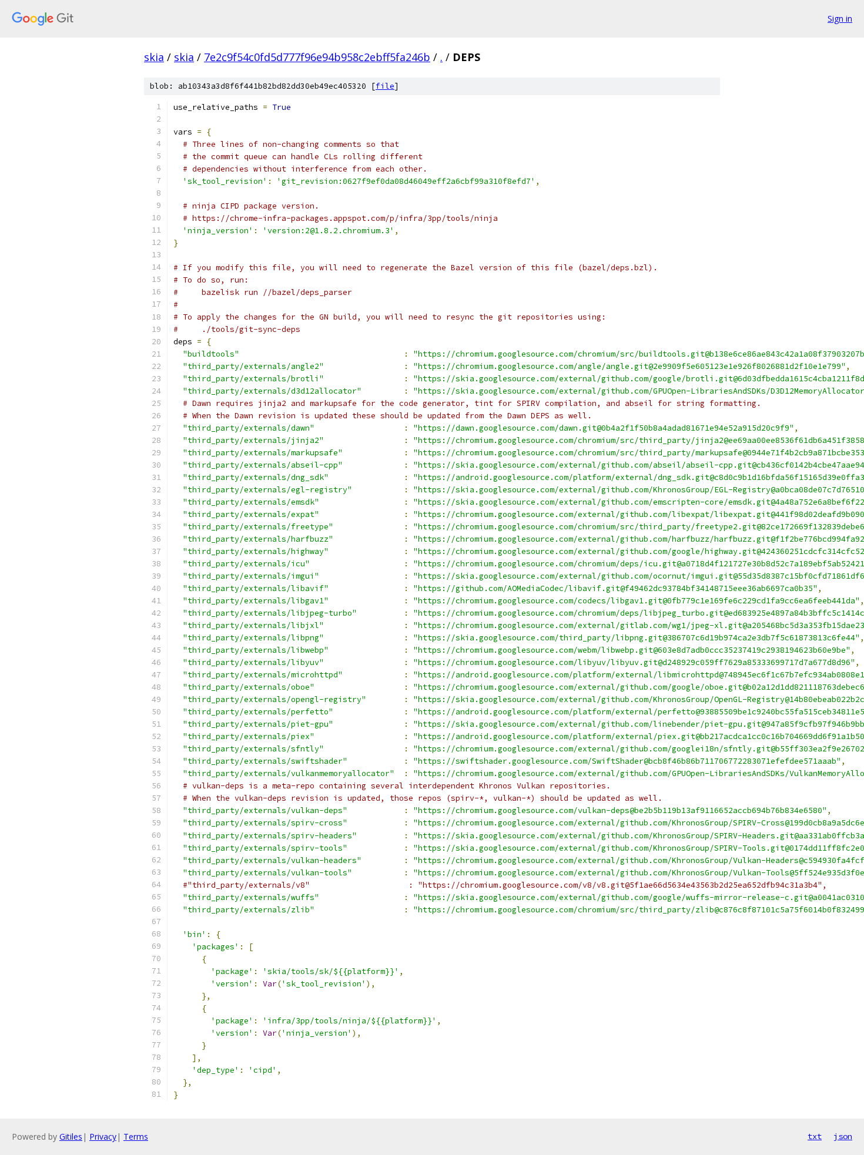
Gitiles (70, 1136)
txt (815, 1136)
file (385, 86)
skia (154, 57)
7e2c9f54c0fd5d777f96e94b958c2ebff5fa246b (317, 57)
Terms (135, 1136)
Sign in (840, 18)
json (842, 1136)
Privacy (102, 1136)
